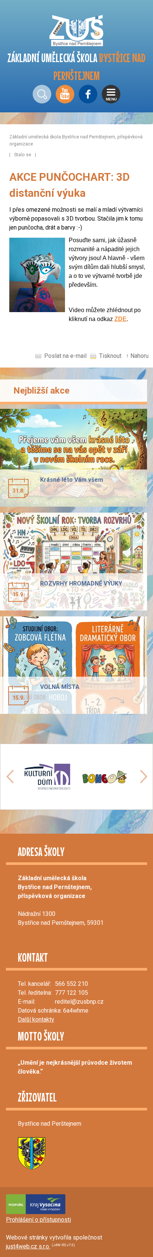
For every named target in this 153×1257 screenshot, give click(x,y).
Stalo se (22, 154)
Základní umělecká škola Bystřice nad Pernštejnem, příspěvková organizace (76, 140)
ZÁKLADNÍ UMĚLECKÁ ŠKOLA (76, 67)
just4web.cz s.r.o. (28, 1246)
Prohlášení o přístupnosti (38, 1219)
